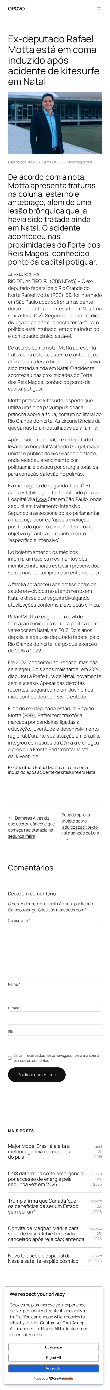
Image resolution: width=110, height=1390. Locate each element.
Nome (14, 984)
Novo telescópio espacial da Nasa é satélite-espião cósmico (43, 1258)
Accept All (53, 1368)
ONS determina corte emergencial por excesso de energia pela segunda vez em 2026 (46, 1179)
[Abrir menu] (99, 9)
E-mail (14, 1007)
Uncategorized (79, 162)
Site (11, 1031)
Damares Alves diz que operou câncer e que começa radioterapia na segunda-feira (31, 827)
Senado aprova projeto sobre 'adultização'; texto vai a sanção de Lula (80, 824)
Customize (53, 1347)
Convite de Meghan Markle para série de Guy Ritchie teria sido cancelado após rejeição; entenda (46, 1233)
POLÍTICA (57, 162)
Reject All (53, 1358)
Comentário (19, 920)
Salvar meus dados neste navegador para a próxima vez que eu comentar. (56, 1058)
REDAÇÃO (35, 162)
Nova (41, 499)
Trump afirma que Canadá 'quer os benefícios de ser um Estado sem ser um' (43, 1206)
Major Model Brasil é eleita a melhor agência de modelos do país (39, 1151)
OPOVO (16, 8)
